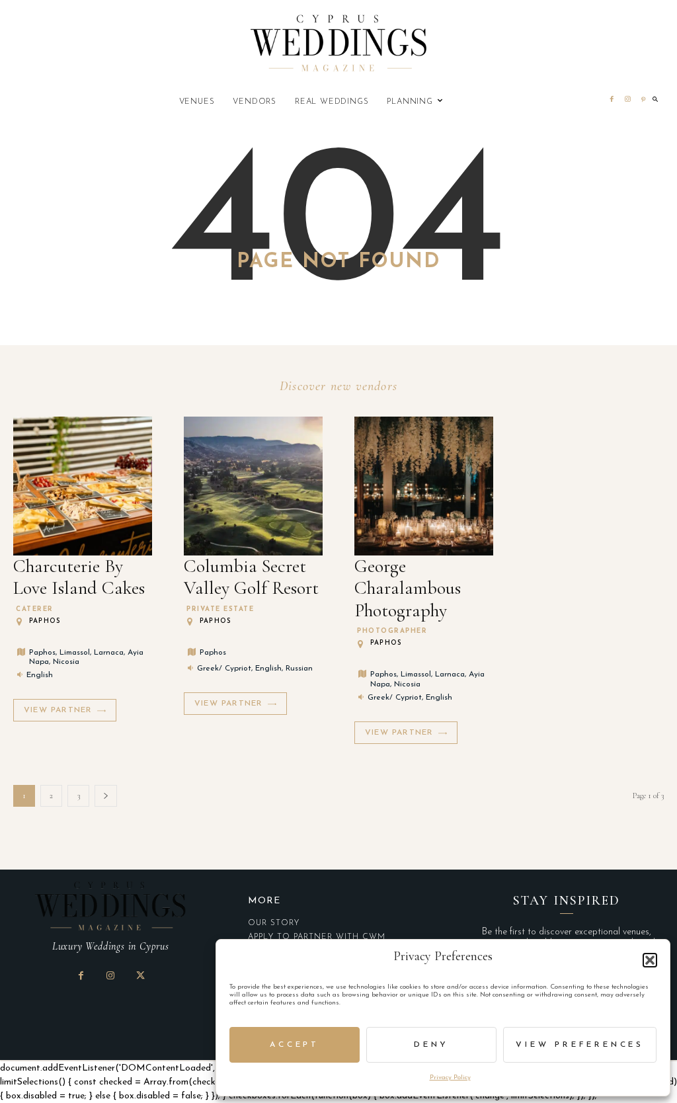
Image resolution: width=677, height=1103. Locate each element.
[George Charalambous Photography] (423, 486)
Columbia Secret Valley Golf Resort (251, 577)
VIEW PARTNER (58, 710)
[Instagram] (627, 100)
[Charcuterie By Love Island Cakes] (82, 486)
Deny (431, 1045)
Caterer (35, 609)
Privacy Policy (450, 1077)
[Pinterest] (643, 100)
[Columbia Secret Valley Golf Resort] (253, 486)
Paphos (45, 621)
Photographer (392, 631)
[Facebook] (611, 100)
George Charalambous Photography (407, 588)
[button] (650, 960)
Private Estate (220, 609)
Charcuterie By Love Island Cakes (79, 577)
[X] (140, 977)
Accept (294, 1045)
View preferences (580, 1045)
